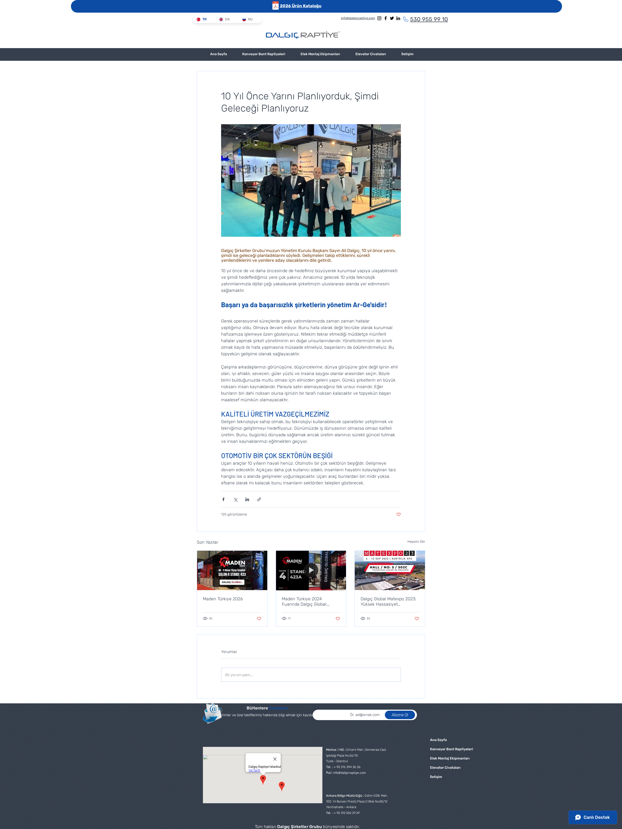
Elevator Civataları (445, 768)
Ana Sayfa (438, 740)
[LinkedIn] (398, 18)
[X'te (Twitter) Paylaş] (235, 499)
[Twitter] (392, 18)
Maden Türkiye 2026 (223, 599)
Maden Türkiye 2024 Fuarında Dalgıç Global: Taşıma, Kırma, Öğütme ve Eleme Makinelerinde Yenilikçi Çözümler (311, 601)
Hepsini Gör (416, 542)
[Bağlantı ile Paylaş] (259, 499)
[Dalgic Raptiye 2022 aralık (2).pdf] (275, 6)
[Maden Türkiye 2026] (232, 570)
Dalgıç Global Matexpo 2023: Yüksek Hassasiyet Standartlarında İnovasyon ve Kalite (388, 601)
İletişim (436, 777)
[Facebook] (385, 18)
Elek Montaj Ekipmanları (446, 758)
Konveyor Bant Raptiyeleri (446, 749)
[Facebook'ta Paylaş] (223, 499)
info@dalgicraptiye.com (349, 773)
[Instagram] (379, 18)
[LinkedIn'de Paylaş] (247, 499)
